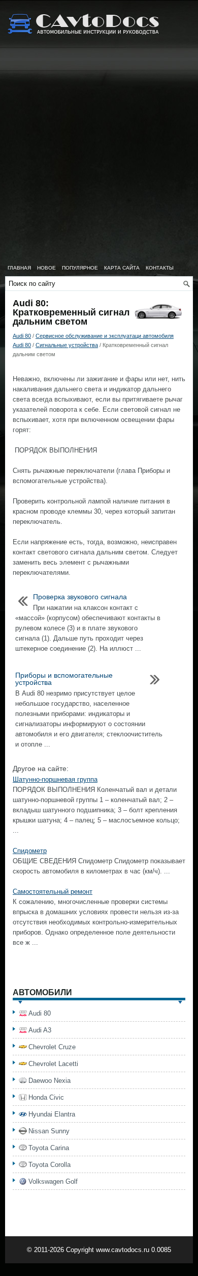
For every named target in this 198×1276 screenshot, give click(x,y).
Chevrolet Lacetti (53, 1064)
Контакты (160, 268)
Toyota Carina (48, 1148)
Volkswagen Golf (53, 1181)
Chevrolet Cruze (52, 1047)
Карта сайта (122, 268)
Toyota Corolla (49, 1164)
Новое (46, 268)
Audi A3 (39, 1030)
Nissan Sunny (49, 1131)
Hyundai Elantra (51, 1114)
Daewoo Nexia (49, 1080)
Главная (19, 268)
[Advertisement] (99, 155)
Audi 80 (22, 336)
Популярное (80, 268)
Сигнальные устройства (67, 345)
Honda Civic (46, 1097)
